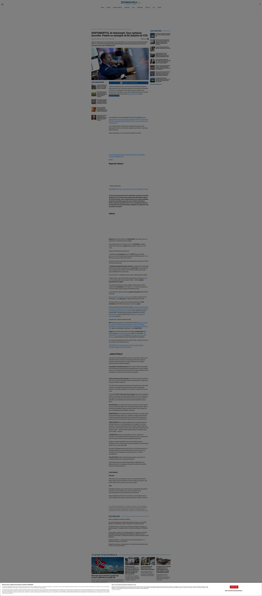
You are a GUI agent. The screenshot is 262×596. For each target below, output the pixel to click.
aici (94, 590)
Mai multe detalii (43, 587)
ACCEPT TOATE (234, 586)
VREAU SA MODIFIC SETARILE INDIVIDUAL (233, 590)
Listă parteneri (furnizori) (116, 589)
